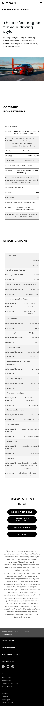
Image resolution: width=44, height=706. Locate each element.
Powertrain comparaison (15, 9)
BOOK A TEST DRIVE (21, 512)
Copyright (6, 700)
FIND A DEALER (22, 527)
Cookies (5, 696)
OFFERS (22, 534)
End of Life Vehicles (10, 683)
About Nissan (7, 680)
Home (4, 674)
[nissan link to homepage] (9, 3)
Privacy (5, 693)
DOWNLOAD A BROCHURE (22, 520)
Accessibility (7, 686)
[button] (41, 3)
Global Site (6, 677)
